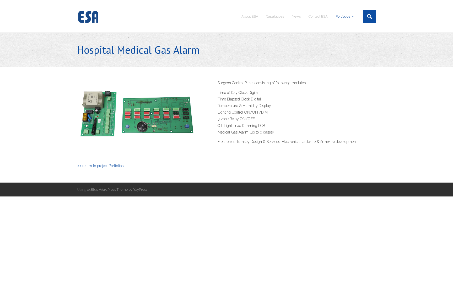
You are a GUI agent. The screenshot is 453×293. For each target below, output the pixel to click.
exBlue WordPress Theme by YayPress (117, 189)
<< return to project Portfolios (100, 166)
